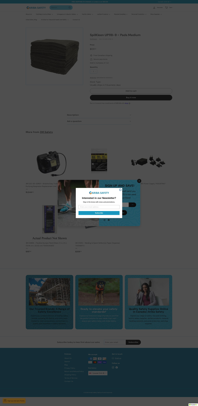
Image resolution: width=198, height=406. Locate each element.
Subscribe (99, 213)
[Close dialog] (120, 190)
